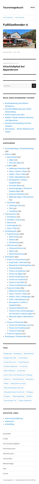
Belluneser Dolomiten (17, 168)
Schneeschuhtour (16, 248)
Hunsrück (24, 366)
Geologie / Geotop (14, 220)
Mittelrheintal (18, 379)
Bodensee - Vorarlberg (13, 354)
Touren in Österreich (15, 322)
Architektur (11, 217)
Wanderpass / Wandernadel (16, 336)
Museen (10, 223)
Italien (9, 166)
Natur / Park (12, 228)
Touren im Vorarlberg (17, 328)
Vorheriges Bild (8, 17)
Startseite (7, 434)
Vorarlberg (13, 211)
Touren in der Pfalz (16, 282)
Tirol (11, 208)
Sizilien (29, 396)
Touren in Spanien (14, 334)
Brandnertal (28, 354)
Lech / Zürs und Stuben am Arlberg (18, 375)
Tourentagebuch (13, 7)
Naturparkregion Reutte (13, 388)
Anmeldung (9, 424)
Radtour (12, 240)
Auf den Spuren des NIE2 (15, 115)
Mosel (6, 383)
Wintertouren (12, 245)
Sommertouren (13, 234)
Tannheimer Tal (10, 401)
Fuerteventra (23, 362)
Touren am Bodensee (17, 271)
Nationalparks (12, 225)
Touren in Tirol (15, 331)
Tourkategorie (10, 231)
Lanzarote (21, 371)
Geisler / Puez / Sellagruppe (20, 297)
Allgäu (11, 160)
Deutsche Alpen (15, 163)
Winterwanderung (16, 254)
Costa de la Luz (10, 362)
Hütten (8, 154)
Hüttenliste (7, 459)
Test (4, 469)
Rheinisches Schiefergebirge (20, 265)
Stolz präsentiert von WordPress (25, 480)
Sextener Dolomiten (17, 194)
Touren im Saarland (17, 279)
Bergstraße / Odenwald (18, 262)
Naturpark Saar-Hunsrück (14, 392)
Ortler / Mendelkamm (17, 177)
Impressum (9, 421)
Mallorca (7, 379)
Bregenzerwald (10, 358)
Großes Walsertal (10, 366)
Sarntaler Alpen (15, 185)
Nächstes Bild (19, 17)
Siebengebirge (18, 396)
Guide (5, 439)
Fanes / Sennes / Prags (18, 171)
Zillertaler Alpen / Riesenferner (21, 197)
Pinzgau (30, 392)
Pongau (7, 396)
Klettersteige (8, 464)
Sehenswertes (10, 214)
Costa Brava (23, 358)
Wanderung (13, 242)
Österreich (11, 203)
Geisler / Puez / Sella (17, 174)
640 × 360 (17, 52)
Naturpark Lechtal (18, 383)
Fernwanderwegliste (11, 444)
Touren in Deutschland (16, 260)
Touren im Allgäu (16, 274)
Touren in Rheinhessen (18, 285)
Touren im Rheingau (17, 277)
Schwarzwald (14, 268)
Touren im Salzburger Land (20, 325)
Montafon (30, 379)
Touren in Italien (13, 288)
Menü (32, 7)
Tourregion (9, 257)
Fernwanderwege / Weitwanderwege (19, 148)
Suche (5, 474)
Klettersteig (13, 237)
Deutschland (12, 157)
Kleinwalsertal (9, 371)
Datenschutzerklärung (14, 418)
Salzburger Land (15, 205)
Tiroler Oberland (24, 401)
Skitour (12, 251)
